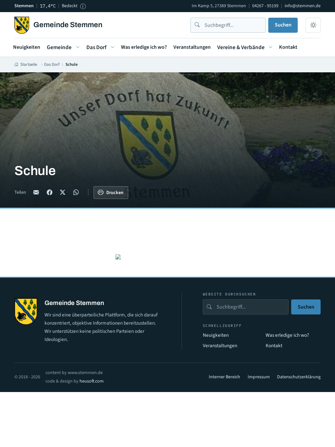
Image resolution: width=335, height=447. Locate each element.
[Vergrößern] (118, 256)
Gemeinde (59, 47)
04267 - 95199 (265, 6)
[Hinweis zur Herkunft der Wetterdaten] (82, 6)
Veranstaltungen (192, 47)
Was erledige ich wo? (144, 47)
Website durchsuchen (229, 294)
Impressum (259, 377)
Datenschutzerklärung (299, 377)
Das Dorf (96, 47)
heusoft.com (91, 381)
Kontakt (288, 47)
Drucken (114, 192)
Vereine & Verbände (241, 47)
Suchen (283, 24)
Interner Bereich (224, 377)
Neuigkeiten (26, 47)
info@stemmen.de (303, 6)
